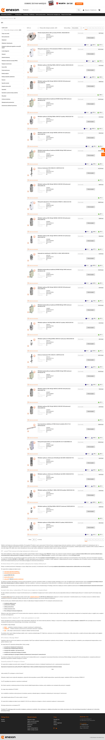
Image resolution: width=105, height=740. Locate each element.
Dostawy (29, 726)
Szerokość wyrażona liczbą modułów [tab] (10, 92)
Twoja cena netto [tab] (5, 33)
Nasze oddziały (83, 723)
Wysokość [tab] (4, 96)
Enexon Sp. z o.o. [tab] (84, 716)
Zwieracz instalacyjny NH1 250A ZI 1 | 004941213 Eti (51, 354)
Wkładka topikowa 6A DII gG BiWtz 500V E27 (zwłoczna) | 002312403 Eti (56, 338)
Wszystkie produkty (6, 14)
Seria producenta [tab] (5, 36)
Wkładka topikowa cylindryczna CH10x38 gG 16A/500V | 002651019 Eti (56, 474)
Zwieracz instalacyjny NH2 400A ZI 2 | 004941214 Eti (51, 168)
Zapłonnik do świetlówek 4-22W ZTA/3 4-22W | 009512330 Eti (53, 253)
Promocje (26, 14)
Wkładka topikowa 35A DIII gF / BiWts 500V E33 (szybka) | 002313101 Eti (56, 490)
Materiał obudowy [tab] (6, 57)
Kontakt (3, 719)
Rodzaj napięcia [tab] (5, 73)
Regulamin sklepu (31, 719)
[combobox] (56, 10)
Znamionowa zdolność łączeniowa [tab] (9, 105)
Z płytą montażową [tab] (6, 99)
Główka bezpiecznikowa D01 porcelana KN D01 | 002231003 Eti (53, 32)
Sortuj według (67, 27)
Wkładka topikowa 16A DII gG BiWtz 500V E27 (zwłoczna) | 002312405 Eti (56, 506)
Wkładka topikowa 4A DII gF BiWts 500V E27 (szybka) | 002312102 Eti (55, 522)
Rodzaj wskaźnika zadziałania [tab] (8, 76)
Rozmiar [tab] (3, 79)
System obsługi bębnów (32, 728)
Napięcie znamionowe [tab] (7, 63)
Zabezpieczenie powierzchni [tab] (8, 102)
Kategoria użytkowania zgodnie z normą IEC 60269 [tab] (11, 47)
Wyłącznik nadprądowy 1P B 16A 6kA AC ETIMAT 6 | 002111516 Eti (54, 48)
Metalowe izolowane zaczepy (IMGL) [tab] (10, 60)
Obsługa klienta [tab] (5, 717)
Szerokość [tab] (4, 89)
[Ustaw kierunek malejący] (83, 28)
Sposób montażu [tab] (5, 83)
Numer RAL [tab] (4, 67)
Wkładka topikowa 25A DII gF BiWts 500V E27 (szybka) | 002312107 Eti (55, 116)
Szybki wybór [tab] (5, 27)
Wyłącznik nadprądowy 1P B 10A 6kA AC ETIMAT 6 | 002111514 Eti (54, 201)
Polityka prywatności (31, 722)
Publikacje (31, 14)
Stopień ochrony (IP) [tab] (6, 86)
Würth (55, 721)
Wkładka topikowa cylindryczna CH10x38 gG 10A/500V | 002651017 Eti (56, 457)
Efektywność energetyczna (53, 14)
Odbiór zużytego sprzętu (32, 729)
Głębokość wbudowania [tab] (7, 43)
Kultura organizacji (58, 722)
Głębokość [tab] (4, 40)
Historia (55, 724)
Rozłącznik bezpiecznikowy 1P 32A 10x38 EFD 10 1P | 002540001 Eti (55, 441)
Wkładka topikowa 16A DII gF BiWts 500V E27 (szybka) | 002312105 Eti (55, 322)
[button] (32, 45)
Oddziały (3, 721)
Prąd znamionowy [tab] (6, 70)
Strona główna (4, 18)
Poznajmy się (56, 719)
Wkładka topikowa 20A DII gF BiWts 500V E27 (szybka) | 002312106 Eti (55, 65)
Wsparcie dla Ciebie (66, 14)
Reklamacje (29, 724)
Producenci (18, 14)
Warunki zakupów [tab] (32, 717)
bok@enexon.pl (84, 724)
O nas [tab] (55, 717)
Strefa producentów (41, 14)
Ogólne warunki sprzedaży (33, 721)
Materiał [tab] (4, 54)
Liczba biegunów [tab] (5, 51)
